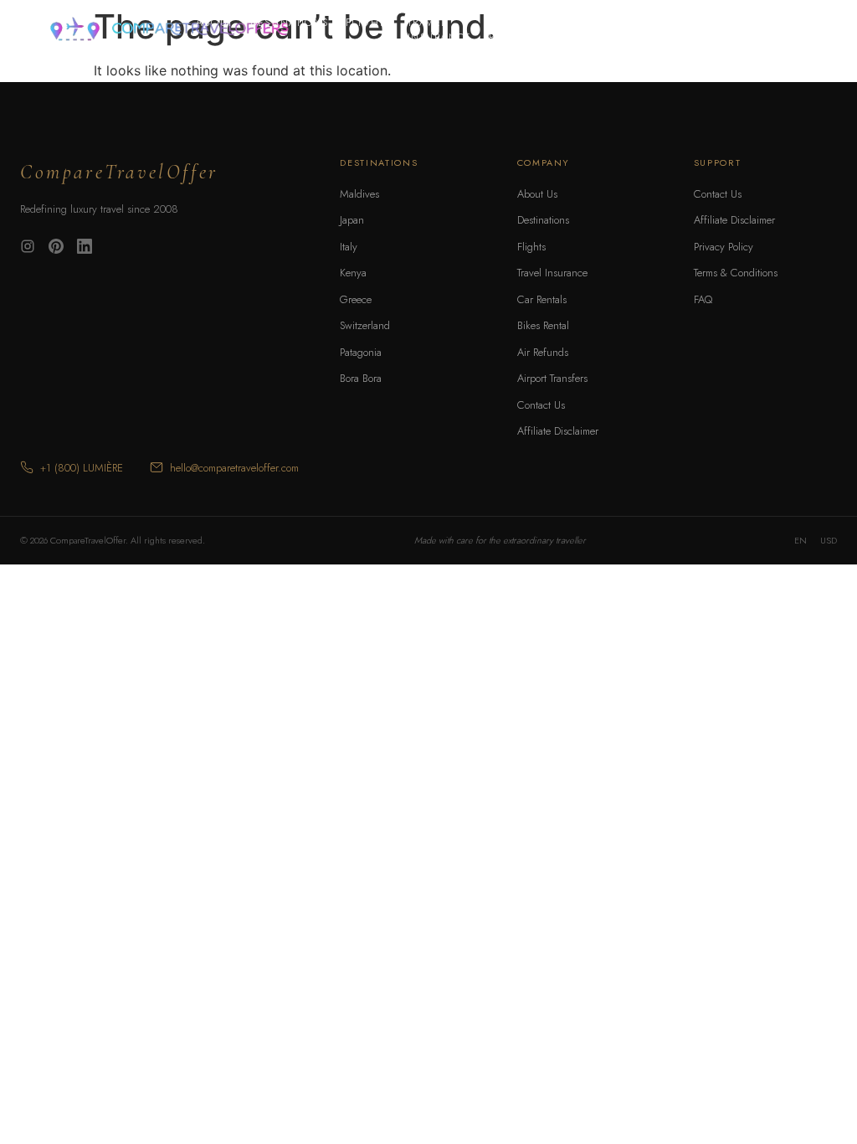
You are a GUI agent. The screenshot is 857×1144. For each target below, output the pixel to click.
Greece (356, 299)
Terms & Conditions (735, 273)
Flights (368, 22)
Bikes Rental (572, 30)
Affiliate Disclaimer (557, 431)
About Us (537, 194)
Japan (352, 220)
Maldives (359, 194)
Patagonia (361, 352)
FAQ (703, 299)
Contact (635, 22)
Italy (348, 247)
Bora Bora (361, 378)
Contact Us (541, 405)
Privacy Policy (723, 247)
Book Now (767, 29)
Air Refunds (542, 352)
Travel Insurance (440, 30)
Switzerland (365, 325)
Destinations (289, 22)
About (214, 22)
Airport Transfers (552, 378)
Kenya (353, 273)
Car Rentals (512, 30)
